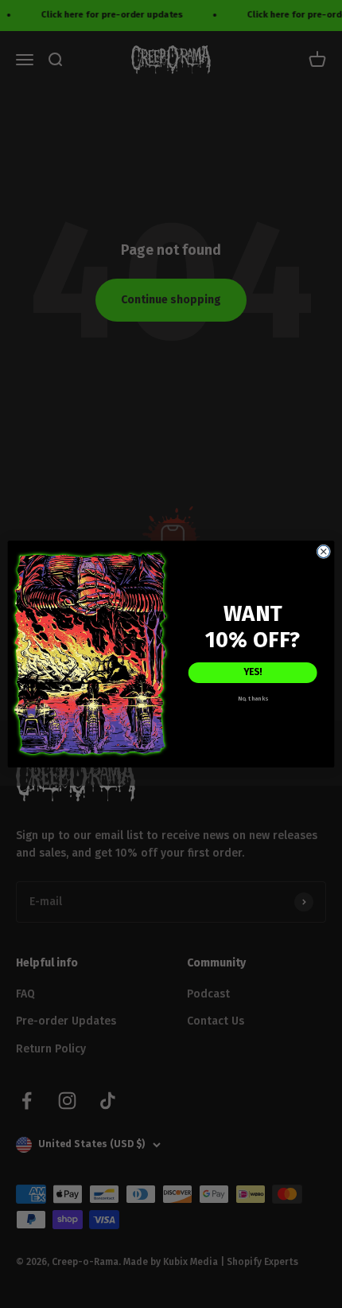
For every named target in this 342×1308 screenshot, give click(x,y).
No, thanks (253, 697)
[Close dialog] (323, 551)
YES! (252, 671)
